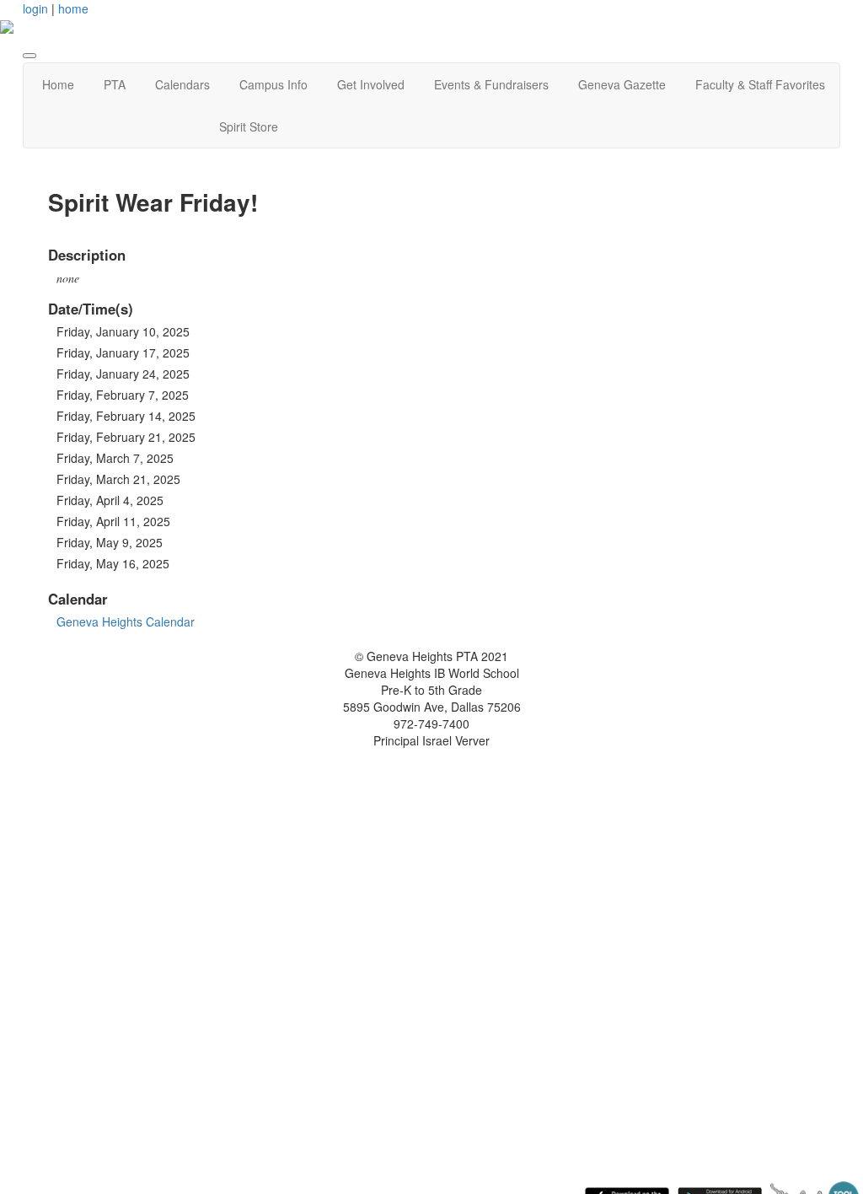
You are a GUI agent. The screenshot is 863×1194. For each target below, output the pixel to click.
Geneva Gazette (622, 84)
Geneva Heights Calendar (125, 621)
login (35, 8)
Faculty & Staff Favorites (760, 84)
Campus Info (273, 84)
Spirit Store (248, 126)
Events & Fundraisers (491, 84)
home (73, 8)
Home (58, 84)
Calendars (182, 84)
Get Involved (371, 84)
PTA (115, 84)
